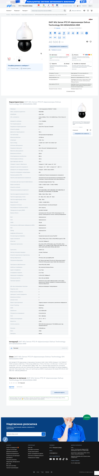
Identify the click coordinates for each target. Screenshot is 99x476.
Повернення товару (33, 457)
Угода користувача (33, 451)
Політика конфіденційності (36, 455)
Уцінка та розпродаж (12, 467)
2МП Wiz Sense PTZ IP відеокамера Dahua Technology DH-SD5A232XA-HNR (81, 123)
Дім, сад (8, 463)
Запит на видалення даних (35, 453)
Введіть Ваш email (12, 434)
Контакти (84, 5)
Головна (8, 14)
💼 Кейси (79, 5)
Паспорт (15, 348)
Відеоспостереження (15, 14)
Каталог (8, 10)
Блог (74, 5)
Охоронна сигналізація (13, 455)
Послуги (24, 10)
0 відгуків (58, 28)
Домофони (9, 457)
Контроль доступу (11, 459)
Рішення (16, 10)
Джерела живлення (12, 451)
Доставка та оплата (67, 5)
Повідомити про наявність (59, 46)
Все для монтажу (11, 465)
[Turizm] (49, 1)
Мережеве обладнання (13, 461)
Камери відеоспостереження (28, 14)
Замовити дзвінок (27, 68)
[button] (14, 59)
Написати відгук (59, 392)
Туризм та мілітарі (11, 449)
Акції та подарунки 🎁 (12, 447)
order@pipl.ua (53, 453)
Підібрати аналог (56, 49)
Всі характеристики (71, 91)
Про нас (30, 447)
